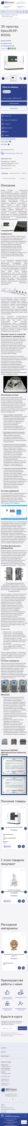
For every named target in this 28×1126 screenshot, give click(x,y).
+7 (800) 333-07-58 (20, 3)
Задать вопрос (14, 108)
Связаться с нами (6, 1062)
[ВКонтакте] (8, 48)
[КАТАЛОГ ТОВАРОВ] (3, 12)
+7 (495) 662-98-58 (5, 1073)
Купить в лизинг (8, 127)
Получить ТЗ (7, 124)
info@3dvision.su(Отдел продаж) (5, 1080)
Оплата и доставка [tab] (9, 178)
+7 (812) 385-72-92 (5, 1070)
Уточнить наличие (14, 103)
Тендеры (7, 135)
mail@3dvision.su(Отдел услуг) (5, 1084)
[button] (3, 78)
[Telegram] (13, 48)
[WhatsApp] (15, 48)
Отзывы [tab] (22, 178)
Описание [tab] (5, 173)
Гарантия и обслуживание (11, 120)
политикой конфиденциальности (10, 1124)
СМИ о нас (3, 1106)
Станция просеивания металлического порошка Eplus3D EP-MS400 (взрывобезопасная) (16, 891)
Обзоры (3, 1104)
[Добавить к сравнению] (25, 87)
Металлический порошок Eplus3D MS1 (16, 955)
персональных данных (7, 1035)
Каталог (3, 1048)
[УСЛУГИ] (6, 12)
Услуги (3, 1052)
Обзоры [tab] (23, 173)
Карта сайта (3, 1112)
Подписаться (22, 1028)
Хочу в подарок (4, 141)
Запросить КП (8, 116)
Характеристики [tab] (14, 173)
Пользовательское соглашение (8, 1109)
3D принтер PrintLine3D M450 (15, 827)
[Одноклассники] (11, 48)
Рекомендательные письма (7, 1107)
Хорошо (24, 1122)
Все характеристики (6, 168)
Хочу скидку (4, 144)
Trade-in (6, 131)
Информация (4, 1056)
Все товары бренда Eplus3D (7, 45)
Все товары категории (6, 43)
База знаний (4, 1110)
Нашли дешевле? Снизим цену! (8, 139)
